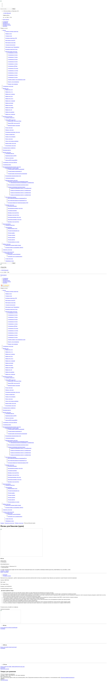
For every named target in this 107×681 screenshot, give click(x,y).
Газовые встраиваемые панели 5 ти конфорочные (20, 188)
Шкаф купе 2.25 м (9, 98)
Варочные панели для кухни (11, 180)
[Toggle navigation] (0, 276)
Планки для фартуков (10, 134)
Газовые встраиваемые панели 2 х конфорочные (20, 194)
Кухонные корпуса (7, 150)
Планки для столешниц (13, 84)
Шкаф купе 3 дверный (10, 100)
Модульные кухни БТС (10, 40)
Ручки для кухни (9, 127)
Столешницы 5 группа (13, 52)
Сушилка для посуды (9, 117)
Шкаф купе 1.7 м (9, 91)
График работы (6, 15)
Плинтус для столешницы (13, 81)
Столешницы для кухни (8, 86)
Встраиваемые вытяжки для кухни (15, 208)
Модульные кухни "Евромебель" (12, 47)
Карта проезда (6, 19)
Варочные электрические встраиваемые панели (18, 181)
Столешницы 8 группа (13, 59)
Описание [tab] (5, 574)
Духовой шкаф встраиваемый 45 (15, 171)
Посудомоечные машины (10, 197)
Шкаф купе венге (9, 105)
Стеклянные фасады (9, 153)
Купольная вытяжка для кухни (14, 217)
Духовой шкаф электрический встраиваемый (17, 173)
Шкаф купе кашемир (9, 112)
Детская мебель (8, 227)
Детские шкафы (11, 232)
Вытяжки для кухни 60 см (13, 221)
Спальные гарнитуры (10, 225)
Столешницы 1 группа (13, 63)
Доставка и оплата (7, 24)
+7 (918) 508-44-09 (7, 13)
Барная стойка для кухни (10, 143)
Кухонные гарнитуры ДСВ (11, 38)
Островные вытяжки (12, 210)
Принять (2, 678)
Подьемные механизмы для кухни (12, 132)
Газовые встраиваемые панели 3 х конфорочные (20, 192)
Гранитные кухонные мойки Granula (13, 245)
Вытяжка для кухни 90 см (13, 212)
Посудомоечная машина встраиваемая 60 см (17, 198)
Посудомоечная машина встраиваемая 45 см (17, 200)
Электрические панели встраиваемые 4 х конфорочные (22, 182)
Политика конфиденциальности (67, 677)
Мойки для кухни (6, 244)
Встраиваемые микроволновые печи (13, 175)
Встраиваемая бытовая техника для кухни (12, 166)
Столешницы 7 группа (13, 57)
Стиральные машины (9, 178)
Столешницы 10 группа (13, 68)
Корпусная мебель (7, 224)
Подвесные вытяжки (12, 206)
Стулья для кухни (9, 258)
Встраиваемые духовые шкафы (12, 168)
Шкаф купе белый (9, 103)
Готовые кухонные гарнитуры (11, 31)
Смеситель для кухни (7, 249)
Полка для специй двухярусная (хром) (8, 647)
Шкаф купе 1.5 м (9, 89)
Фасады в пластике (9, 157)
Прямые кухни (8, 33)
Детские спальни (11, 235)
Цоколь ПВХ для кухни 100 (14, 123)
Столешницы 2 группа (13, 72)
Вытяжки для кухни (9, 204)
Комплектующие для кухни (11, 51)
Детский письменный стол (13, 230)
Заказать (7, 570)
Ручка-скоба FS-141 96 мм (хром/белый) (8, 627)
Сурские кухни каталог (10, 44)
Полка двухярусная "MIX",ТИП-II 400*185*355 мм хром (12, 666)
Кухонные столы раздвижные (14, 254)
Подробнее (2, 628)
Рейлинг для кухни (9, 129)
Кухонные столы (9, 253)
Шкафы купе (5, 88)
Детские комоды (11, 239)
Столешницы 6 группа (13, 54)
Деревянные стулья (9, 260)
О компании (5, 21)
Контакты (5, 26)
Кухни (4, 30)
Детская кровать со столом (13, 241)
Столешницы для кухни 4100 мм (10, 162)
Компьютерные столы (12, 228)
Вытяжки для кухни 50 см (13, 215)
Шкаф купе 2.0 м (9, 96)
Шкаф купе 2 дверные (10, 94)
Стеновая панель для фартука (9, 147)
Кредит (2, 571)
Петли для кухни (9, 138)
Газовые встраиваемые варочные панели (16, 187)
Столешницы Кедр (7, 164)
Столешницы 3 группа (13, 75)
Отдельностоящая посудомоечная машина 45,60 (18, 202)
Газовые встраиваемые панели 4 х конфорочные (20, 190)
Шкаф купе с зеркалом (10, 114)
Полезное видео (6, 23)
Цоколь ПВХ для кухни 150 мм (14, 121)
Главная (2, 523)
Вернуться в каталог (4, 668)
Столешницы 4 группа (13, 77)
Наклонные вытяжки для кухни (14, 219)
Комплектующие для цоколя (14, 125)
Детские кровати (11, 237)
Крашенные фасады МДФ (10, 155)
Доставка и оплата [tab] (7, 575)
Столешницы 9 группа (13, 61)
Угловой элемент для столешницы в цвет (16, 79)
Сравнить (2, 570)
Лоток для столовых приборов (11, 141)
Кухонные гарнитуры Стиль (11, 49)
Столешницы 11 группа (13, 70)
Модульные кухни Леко (10, 42)
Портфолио (5, 22)
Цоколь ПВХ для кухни (10, 119)
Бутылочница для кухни (10, 145)
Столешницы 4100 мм (12, 66)
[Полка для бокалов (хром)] (21, 556)
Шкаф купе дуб (8, 109)
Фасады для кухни (7, 152)
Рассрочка (6, 571)
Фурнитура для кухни (7, 116)
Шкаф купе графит (9, 107)
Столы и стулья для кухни (8, 251)
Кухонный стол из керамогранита (15, 256)
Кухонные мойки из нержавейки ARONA (14, 247)
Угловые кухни (8, 35)
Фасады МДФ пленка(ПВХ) (11, 160)
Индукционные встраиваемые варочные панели (18, 184)
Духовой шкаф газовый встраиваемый (16, 169)
